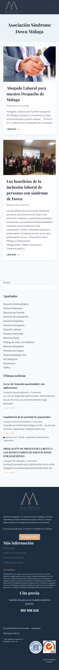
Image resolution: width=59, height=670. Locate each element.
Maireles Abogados (13, 346)
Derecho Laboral (12, 329)
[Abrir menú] (53, 7)
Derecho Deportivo (13, 321)
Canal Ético (9, 569)
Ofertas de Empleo (13, 350)
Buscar (7, 282)
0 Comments (35, 392)
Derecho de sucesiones (15, 316)
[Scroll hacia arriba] (52, 625)
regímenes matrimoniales (37, 437)
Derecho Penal (11, 338)
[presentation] (29, 64)
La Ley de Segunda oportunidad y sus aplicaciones (24, 385)
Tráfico (6, 367)
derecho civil (11, 437)
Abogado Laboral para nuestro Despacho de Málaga (26, 93)
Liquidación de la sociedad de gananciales (27, 417)
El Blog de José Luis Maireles (18, 342)
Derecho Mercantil (13, 333)
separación (9, 440)
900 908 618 (30, 610)
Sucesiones (9, 363)
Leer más (13, 129)
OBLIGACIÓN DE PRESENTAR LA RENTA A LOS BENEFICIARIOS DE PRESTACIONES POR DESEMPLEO (28, 452)
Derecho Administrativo (16, 304)
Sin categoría (10, 359)
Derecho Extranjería (13, 325)
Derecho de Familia (13, 312)
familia (21, 437)
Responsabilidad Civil (14, 355)
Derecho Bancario (12, 308)
